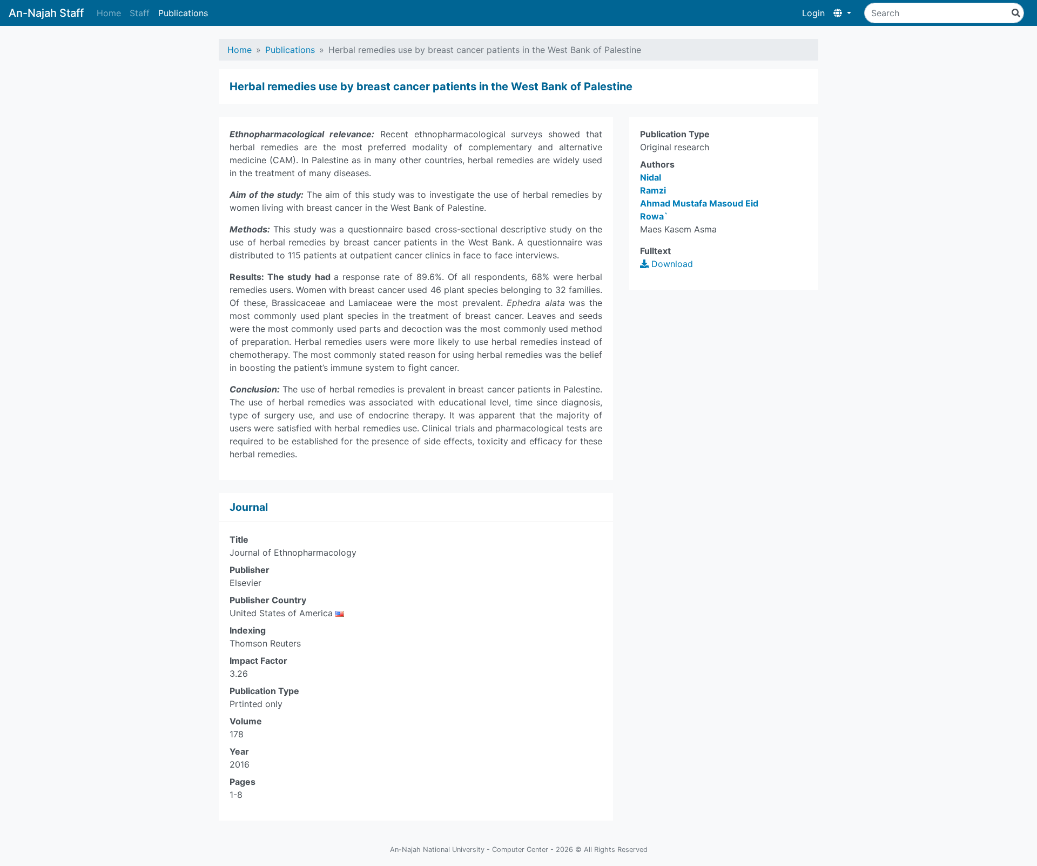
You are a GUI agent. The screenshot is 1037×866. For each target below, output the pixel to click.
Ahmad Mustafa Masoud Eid (699, 203)
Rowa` (654, 216)
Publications (183, 13)
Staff (140, 13)
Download (671, 263)
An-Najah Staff (46, 12)
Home (109, 13)
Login (813, 13)
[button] (842, 13)
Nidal (650, 177)
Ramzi (653, 190)
